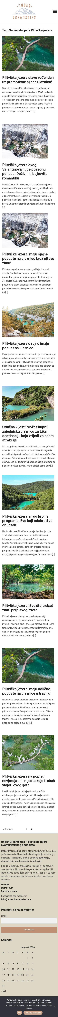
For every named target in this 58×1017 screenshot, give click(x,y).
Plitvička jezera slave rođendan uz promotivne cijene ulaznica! (28, 79)
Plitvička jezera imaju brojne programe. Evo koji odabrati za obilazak (27, 520)
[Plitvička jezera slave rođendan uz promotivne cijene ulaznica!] (28, 53)
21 (22, 975)
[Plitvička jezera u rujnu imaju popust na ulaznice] (28, 319)
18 (8, 975)
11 (8, 969)
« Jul (3, 990)
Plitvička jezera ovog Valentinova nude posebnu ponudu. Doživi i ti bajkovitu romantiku (24, 171)
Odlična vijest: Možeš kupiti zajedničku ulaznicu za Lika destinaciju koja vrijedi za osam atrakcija (28, 433)
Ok (19, 1013)
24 (3, 980)
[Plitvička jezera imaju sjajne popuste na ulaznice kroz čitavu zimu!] (25, 230)
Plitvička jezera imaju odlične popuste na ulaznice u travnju (26, 691)
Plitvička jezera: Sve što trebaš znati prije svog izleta (27, 607)
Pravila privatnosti (33, 1013)
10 (3, 969)
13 (18, 969)
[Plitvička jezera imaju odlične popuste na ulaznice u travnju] (28, 665)
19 (13, 975)
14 (22, 969)
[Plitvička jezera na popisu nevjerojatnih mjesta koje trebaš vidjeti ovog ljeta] (28, 752)
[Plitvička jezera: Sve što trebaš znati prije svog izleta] (28, 581)
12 (13, 969)
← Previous (8, 829)
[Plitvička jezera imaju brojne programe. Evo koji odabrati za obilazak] (28, 492)
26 (13, 980)
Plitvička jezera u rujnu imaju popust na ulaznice (25, 345)
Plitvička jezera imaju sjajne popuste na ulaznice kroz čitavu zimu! (28, 258)
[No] (54, 1006)
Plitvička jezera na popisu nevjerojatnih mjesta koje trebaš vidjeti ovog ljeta (28, 780)
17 (3, 975)
